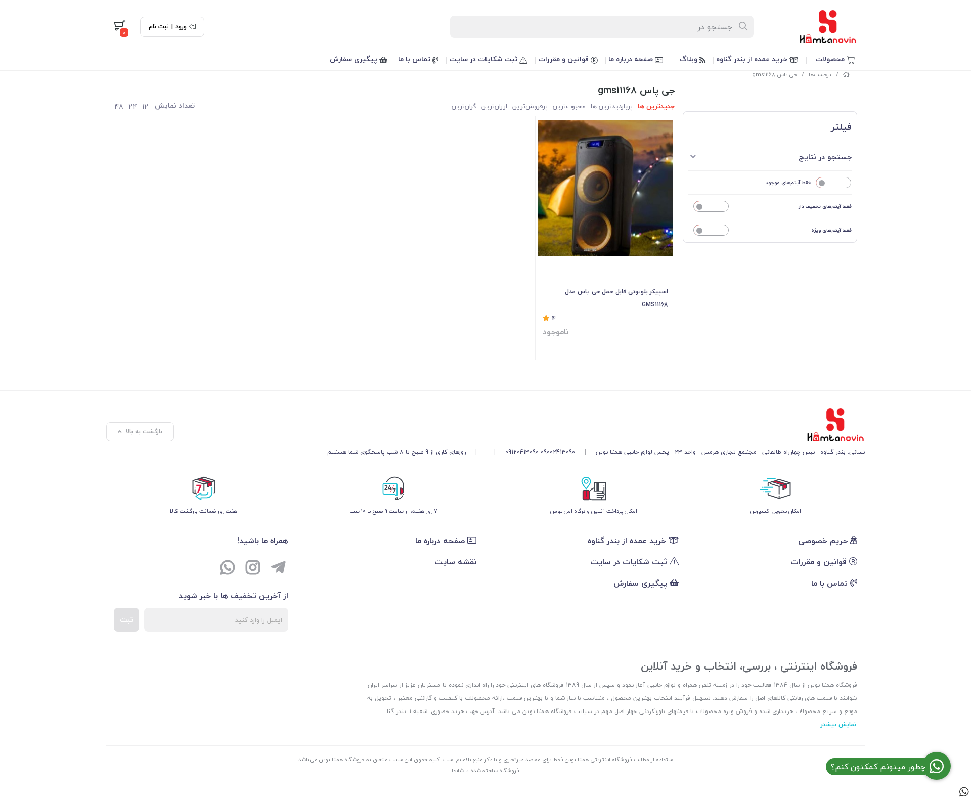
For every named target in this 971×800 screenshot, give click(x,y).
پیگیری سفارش (354, 59)
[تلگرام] (278, 569)
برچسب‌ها (820, 74)
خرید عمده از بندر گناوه (752, 59)
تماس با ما (415, 59)
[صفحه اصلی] (846, 74)
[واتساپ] (227, 569)
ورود (181, 26)
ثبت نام (159, 26)
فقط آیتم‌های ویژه (831, 230)
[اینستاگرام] (253, 569)
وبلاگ (689, 59)
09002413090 (558, 452)
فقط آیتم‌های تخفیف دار (825, 206)
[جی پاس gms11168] (596, 424)
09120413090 (522, 452)
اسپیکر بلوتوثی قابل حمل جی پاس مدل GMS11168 (616, 298)
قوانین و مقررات (564, 59)
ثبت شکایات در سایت (484, 59)
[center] (743, 26)
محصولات (831, 59)
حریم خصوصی (824, 541)
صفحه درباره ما (631, 59)
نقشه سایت (455, 562)
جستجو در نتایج (825, 156)
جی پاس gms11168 (774, 74)
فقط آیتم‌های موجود (788, 182)
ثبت (126, 619)
